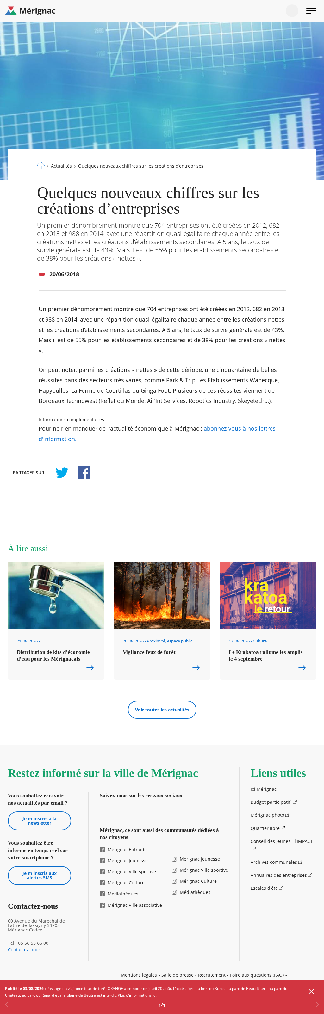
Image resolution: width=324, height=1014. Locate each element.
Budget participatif (271, 802)
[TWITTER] (61, 472)
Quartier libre (265, 828)
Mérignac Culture (126, 883)
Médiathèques (123, 894)
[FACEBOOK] (80, 472)
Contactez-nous (24, 950)
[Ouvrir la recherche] (292, 10)
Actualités (61, 166)
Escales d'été (264, 888)
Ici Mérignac (264, 789)
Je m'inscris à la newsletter (39, 820)
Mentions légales (139, 975)
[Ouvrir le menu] (311, 10)
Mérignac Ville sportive (132, 872)
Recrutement (212, 975)
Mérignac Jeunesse (128, 860)
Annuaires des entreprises (279, 875)
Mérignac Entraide (127, 849)
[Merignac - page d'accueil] (162, 11)
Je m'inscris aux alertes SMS (39, 875)
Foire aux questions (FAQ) (257, 975)
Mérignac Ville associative (135, 905)
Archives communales (274, 862)
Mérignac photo (267, 815)
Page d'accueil (41, 165)
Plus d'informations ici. (137, 995)
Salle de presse (177, 975)
